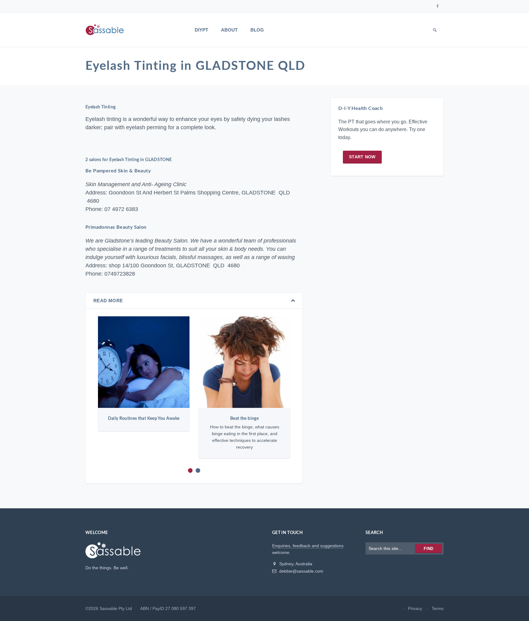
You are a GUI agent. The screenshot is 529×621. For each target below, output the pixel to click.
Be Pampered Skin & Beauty (118, 170)
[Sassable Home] (113, 553)
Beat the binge (244, 418)
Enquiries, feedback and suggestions (307, 545)
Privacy (415, 608)
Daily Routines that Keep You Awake (144, 418)
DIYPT (201, 29)
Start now (362, 156)
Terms (438, 608)
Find (428, 548)
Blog (257, 29)
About (229, 29)
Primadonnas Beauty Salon (116, 227)
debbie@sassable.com (300, 571)
